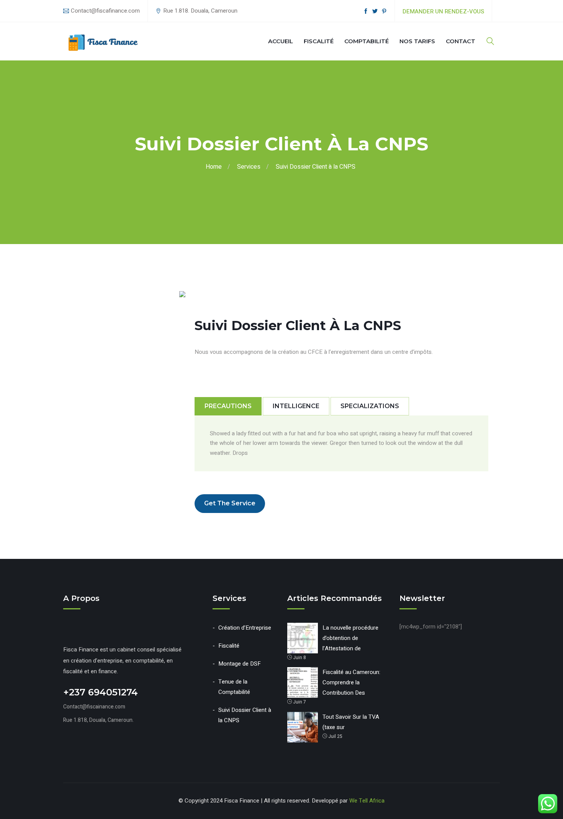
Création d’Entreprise (244, 628)
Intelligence (296, 406)
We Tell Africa (367, 800)
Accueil (280, 41)
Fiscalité (319, 41)
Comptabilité (366, 41)
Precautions (228, 406)
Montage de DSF (239, 663)
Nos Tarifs (417, 41)
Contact (460, 41)
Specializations (369, 406)
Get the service (229, 503)
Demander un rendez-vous (443, 11)
